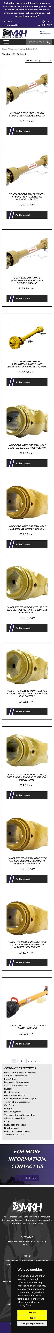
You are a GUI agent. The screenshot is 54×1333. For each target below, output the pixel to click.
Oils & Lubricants (12, 1092)
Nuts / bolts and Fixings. (15, 1124)
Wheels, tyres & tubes (14, 1118)
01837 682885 (8, 21)
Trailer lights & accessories (17, 1101)
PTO (6, 1121)
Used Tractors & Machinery (17, 1131)
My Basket (46, 25)
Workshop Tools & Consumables (19, 1115)
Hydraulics (9, 1088)
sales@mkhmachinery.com (13, 25)
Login (48, 21)
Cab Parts (9, 1105)
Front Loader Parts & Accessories (20, 1072)
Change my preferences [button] (32, 1323)
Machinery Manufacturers (16, 1082)
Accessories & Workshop (16, 1085)
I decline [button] (32, 1318)
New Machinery (11, 1128)
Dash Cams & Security (14, 1095)
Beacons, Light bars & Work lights (20, 1098)
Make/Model (10, 1079)
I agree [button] (32, 1312)
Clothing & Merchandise (15, 1075)
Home (4, 49)
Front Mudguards (12, 1111)
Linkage (8, 1108)
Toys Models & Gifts (14, 1134)
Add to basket (23, 131)
